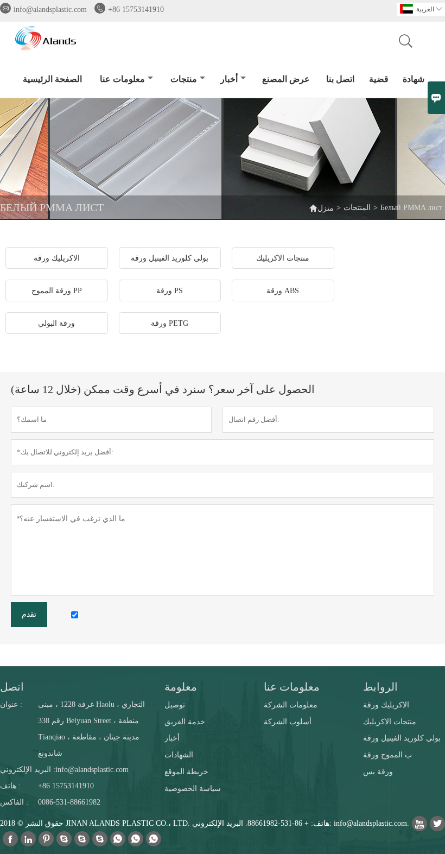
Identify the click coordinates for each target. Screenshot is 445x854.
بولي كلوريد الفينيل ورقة (402, 738)
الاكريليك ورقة (386, 705)
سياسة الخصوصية (192, 789)
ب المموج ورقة (387, 755)
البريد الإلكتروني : (27, 770)
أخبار (229, 79)
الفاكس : (14, 802)
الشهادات (178, 755)
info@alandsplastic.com (50, 9)
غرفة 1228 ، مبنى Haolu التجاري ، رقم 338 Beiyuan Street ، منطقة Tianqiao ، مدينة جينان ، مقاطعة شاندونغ (91, 728)
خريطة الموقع (186, 772)
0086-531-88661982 (69, 802)
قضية (379, 79)
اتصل (12, 687)
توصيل (174, 705)
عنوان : (11, 704)
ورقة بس (378, 772)
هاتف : (10, 786)
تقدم (29, 614)
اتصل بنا (340, 79)
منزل (325, 208)
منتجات (183, 79)
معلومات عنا (122, 79)
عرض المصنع (286, 79)
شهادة (413, 79)
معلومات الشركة (290, 705)
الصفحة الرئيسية (52, 79)
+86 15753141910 (136, 9)
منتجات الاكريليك (389, 722)
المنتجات (357, 208)
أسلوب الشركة (288, 722)
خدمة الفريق (184, 722)
